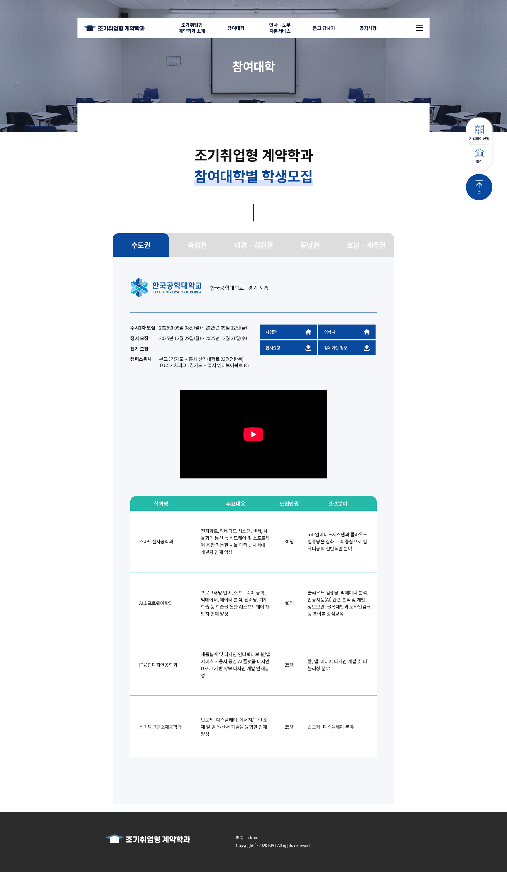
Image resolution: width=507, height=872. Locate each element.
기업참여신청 (479, 138)
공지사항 (367, 27)
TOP (479, 191)
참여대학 (235, 27)
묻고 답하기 (324, 27)
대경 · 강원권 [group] (253, 245)
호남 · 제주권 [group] (366, 245)
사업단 (271, 332)
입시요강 (273, 348)
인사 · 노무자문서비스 (280, 27)
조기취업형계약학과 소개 (192, 27)
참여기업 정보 (335, 348)
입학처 (329, 332)
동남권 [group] (310, 245)
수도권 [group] (141, 245)
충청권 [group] (197, 245)
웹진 (479, 161)
